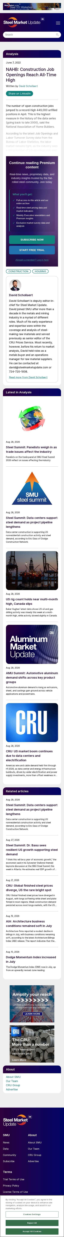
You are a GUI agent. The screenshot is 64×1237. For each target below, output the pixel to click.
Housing (40, 271)
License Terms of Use (15, 1191)
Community (9, 1154)
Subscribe (8, 1161)
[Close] (59, 1200)
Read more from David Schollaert (28, 377)
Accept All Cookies (32, 1231)
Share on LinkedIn (19, 93)
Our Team (12, 1081)
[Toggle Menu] (58, 23)
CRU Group (13, 1085)
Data (5, 1148)
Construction (18, 271)
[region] (32, 1216)
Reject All (32, 1223)
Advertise (12, 1089)
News (6, 1142)
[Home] (29, 22)
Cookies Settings (32, 1214)
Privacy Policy (11, 1185)
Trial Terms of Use (13, 1179)
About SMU (13, 1076)
